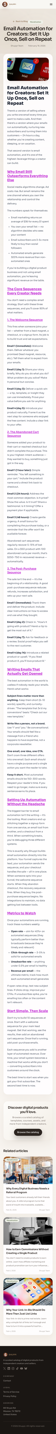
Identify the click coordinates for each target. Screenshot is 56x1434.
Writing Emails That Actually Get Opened (24, 671)
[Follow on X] (4, 1369)
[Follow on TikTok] (17, 1369)
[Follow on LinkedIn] (8, 1369)
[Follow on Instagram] (13, 1369)
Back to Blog (22, 21)
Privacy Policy (9, 1396)
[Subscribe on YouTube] (21, 1369)
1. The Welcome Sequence (25, 320)
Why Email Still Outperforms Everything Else (27, 176)
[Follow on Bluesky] (25, 1369)
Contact (7, 1380)
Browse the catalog (28, 1132)
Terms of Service (11, 1392)
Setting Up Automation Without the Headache (26, 802)
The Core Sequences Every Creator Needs (24, 291)
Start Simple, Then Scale (27, 1011)
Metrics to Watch (21, 913)
